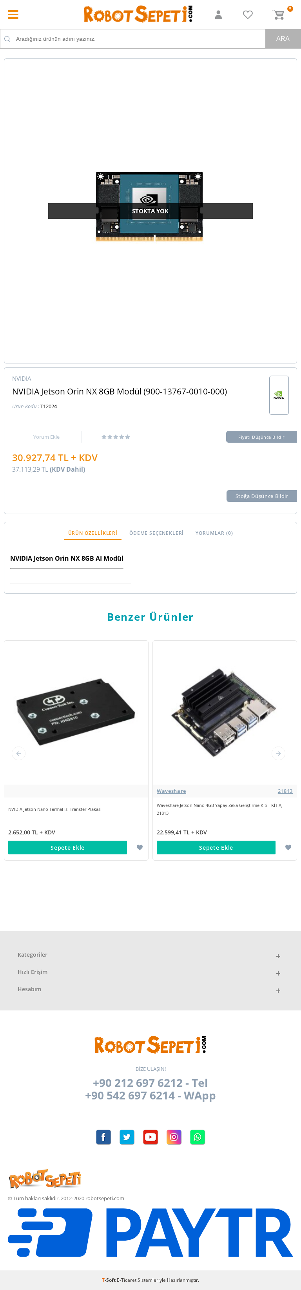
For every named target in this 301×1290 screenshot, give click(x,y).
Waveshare (225, 790)
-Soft (109, 1280)
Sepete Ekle (68, 847)
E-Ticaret (126, 1280)
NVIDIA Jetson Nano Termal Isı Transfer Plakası (55, 809)
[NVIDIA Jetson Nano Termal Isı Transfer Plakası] (76, 791)
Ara (283, 38)
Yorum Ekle (46, 436)
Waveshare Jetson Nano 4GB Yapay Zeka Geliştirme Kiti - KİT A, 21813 (220, 809)
